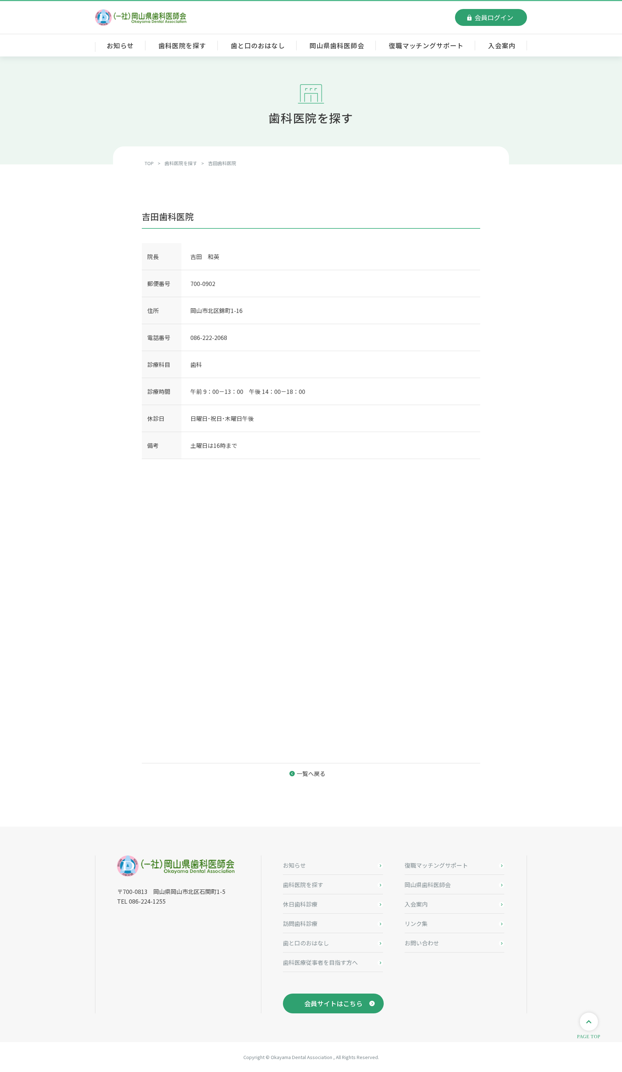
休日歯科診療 (300, 904)
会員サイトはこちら (333, 1003)
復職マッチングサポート (426, 45)
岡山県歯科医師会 (337, 45)
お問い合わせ (422, 943)
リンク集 (416, 923)
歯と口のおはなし (258, 45)
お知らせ (120, 45)
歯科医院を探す (182, 45)
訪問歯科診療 (300, 923)
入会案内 (501, 45)
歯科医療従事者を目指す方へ (320, 962)
